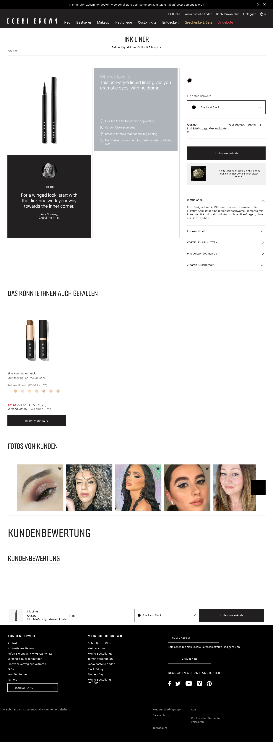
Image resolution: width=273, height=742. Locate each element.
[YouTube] (188, 684)
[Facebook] (169, 684)
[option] (189, 80)
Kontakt (12, 643)
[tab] (34, 558)
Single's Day (95, 674)
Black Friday (95, 669)
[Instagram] (199, 684)
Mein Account (97, 648)
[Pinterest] (209, 684)
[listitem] (36, 368)
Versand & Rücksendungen (24, 658)
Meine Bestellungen (101, 653)
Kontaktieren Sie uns (20, 648)
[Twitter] (178, 684)
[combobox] (166, 615)
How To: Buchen (17, 674)
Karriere (12, 679)
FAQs (10, 669)
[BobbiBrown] (32, 21)
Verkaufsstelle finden (198, 14)
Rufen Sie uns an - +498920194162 (29, 653)
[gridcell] (15, 391)
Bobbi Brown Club (227, 14)
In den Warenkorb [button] (226, 153)
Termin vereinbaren (100, 658)
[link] (263, 14)
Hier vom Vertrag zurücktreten (26, 664)
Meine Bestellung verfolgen (99, 681)
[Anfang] (261, 561)
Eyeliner (12, 51)
